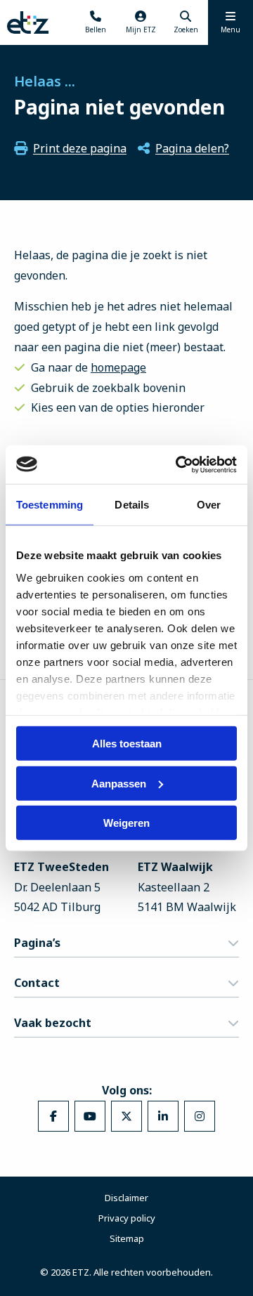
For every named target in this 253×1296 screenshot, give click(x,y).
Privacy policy (126, 1218)
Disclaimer (126, 1197)
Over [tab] (209, 505)
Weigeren (126, 823)
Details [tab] (132, 505)
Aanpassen (118, 783)
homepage (118, 367)
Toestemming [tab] (49, 505)
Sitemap (127, 1238)
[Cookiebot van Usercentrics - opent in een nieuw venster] (178, 464)
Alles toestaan (127, 744)
